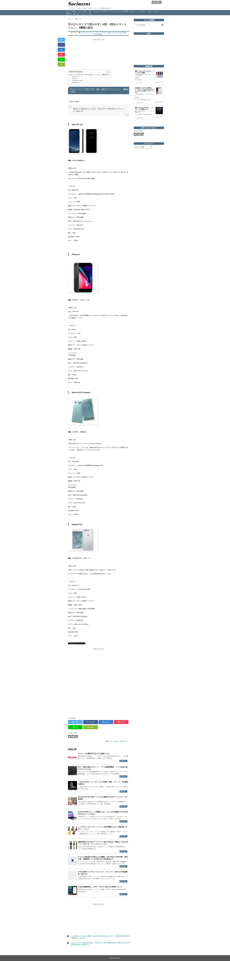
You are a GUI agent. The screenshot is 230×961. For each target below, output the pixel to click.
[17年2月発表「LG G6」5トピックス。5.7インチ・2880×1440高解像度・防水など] (72, 875)
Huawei (100, 34)
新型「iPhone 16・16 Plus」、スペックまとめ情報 (144, 71)
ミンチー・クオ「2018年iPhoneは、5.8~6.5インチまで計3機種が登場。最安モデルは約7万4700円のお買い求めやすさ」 (100, 943)
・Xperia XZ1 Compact (77, 80)
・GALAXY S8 (75, 76)
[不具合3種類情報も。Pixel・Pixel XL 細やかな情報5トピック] (72, 890)
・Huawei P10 (74, 82)
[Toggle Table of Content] (107, 71)
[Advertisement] (98, 53)
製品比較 (68, 13)
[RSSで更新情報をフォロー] (160, 2)
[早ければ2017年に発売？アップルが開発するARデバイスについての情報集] (72, 800)
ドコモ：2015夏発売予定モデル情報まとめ (93, 753)
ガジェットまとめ (116, 32)
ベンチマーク (142, 11)
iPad (90, 11)
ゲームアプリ (105, 11)
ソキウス (125, 741)
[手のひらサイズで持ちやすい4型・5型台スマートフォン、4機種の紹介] (61, 50)
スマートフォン (114, 11)
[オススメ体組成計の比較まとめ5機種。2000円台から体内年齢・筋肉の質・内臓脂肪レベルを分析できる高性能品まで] (72, 860)
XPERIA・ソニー (76, 11)
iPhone (85, 11)
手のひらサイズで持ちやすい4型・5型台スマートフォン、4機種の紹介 (89, 74)
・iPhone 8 (74, 78)
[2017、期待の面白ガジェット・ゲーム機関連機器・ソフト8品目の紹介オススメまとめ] (72, 770)
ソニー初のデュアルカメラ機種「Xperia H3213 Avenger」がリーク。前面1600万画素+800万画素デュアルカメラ (100, 937)
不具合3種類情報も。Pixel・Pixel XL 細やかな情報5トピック (100, 887)
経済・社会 (76, 13)
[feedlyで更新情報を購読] (156, 2)
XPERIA (124, 32)
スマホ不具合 (124, 11)
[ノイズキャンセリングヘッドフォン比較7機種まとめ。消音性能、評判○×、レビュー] (72, 830)
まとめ (149, 11)
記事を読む (123, 761)
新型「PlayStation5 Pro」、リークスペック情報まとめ (144, 108)
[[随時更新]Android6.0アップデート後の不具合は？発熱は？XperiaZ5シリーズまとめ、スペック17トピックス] (72, 845)
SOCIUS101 (117, 958)
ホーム (68, 11)
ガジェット (96, 11)
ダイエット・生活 (86, 13)
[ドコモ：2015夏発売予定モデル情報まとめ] (72, 757)
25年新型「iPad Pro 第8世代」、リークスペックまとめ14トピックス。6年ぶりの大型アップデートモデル (145, 90)
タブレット (133, 11)
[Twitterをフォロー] (153, 2)
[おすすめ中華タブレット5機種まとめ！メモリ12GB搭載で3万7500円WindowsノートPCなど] (72, 815)
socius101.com (139, 82)
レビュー (155, 11)
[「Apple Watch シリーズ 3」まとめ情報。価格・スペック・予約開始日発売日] (72, 785)
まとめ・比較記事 (106, 32)
